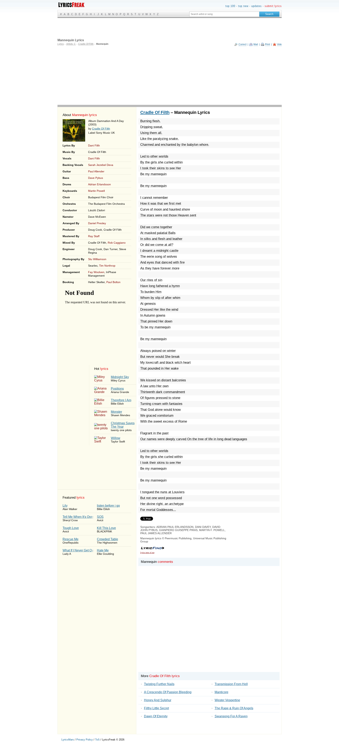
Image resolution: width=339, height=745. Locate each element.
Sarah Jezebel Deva (100, 164)
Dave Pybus (95, 177)
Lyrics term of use (147, 552)
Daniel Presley (97, 223)
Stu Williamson (97, 259)
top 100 (230, 6)
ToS (97, 739)
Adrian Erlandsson (99, 184)
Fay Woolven (96, 272)
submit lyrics (273, 6)
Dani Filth (94, 145)
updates (256, 6)
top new (243, 6)
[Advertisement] (169, 75)
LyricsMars (67, 739)
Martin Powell (96, 190)
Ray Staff (93, 236)
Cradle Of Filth (101, 128)
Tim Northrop (107, 265)
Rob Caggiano (117, 242)
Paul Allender (96, 171)
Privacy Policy (84, 739)
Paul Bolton (113, 282)
